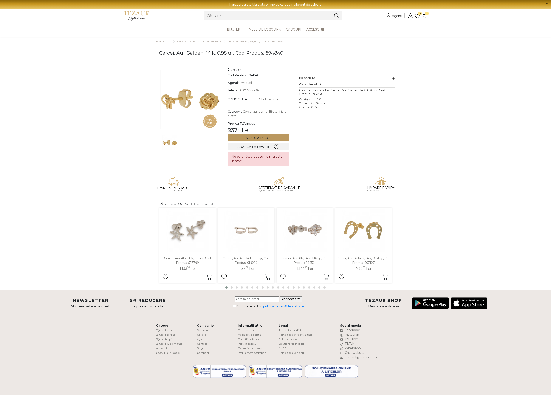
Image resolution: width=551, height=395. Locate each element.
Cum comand (246, 330)
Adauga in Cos (258, 138)
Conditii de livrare (248, 339)
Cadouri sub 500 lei (168, 352)
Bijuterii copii (164, 339)
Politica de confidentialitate (295, 334)
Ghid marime (269, 99)
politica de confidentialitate (283, 306)
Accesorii (315, 29)
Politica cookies (288, 339)
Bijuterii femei (164, 330)
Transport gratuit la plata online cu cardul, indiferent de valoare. (275, 4)
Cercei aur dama (186, 41)
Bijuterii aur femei (211, 41)
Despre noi (203, 330)
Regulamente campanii (252, 352)
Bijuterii (235, 29)
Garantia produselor (250, 348)
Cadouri (293, 29)
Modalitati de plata (249, 334)
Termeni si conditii (290, 330)
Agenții (397, 16)
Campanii (203, 352)
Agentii (201, 339)
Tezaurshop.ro (163, 41)
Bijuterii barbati (166, 334)
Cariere (201, 334)
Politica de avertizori (291, 352)
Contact (202, 343)
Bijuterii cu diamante (169, 343)
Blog (200, 348)
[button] (347, 78)
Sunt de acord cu (270, 306)
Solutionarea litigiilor (291, 343)
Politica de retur (247, 343)
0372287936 (249, 90)
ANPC (282, 348)
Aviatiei (246, 83)
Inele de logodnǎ (264, 29)
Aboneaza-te (291, 299)
